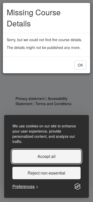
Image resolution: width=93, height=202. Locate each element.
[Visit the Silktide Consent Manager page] (77, 186)
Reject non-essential (46, 173)
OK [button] (80, 65)
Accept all (46, 156)
